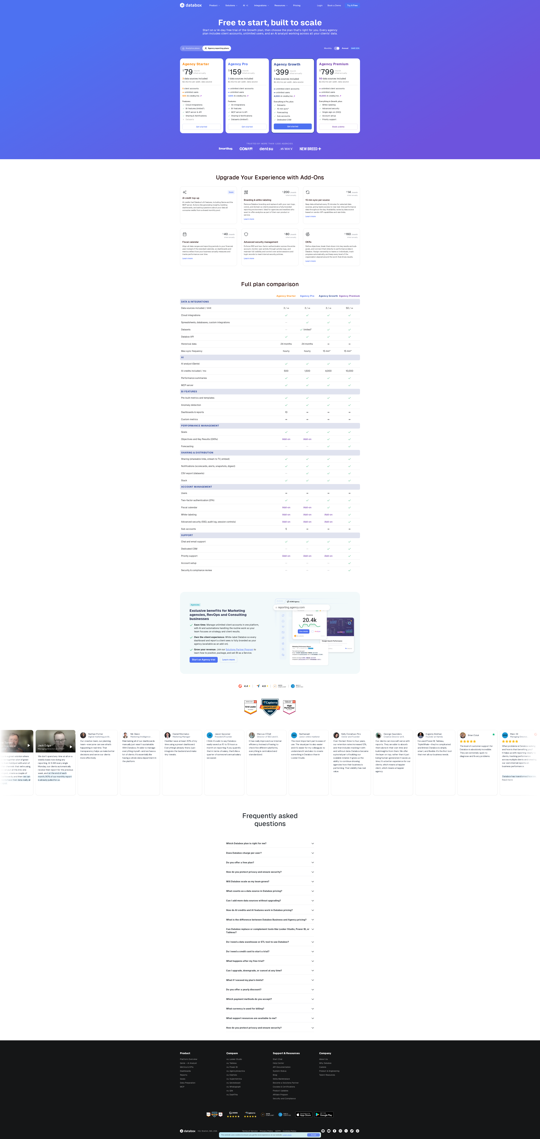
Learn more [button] (287, 1135)
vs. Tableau (231, 1063)
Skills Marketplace (281, 1079)
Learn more (249, 219)
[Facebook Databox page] (335, 1131)
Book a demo (338, 127)
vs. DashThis (232, 1094)
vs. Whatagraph (233, 1087)
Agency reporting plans (218, 48)
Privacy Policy (266, 1131)
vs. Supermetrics (234, 1079)
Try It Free (352, 5)
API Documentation (282, 1067)
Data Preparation (187, 1083)
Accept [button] (313, 1135)
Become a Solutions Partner (286, 1083)
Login (320, 5)
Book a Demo (334, 5)
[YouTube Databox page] (329, 1131)
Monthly (328, 48)
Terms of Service (250, 1131)
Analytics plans (193, 48)
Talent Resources (327, 1075)
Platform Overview (188, 1059)
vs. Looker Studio (234, 1059)
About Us (323, 1059)
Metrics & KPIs (186, 1067)
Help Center (278, 1063)
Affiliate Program (280, 1094)
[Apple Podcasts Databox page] (358, 1131)
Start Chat (277, 1059)
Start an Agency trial (203, 659)
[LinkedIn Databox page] (323, 1131)
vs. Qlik (229, 1091)
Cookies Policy (289, 1131)
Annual (345, 48)
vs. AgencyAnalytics (235, 1071)
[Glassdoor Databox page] (352, 1131)
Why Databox (325, 1063)
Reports (183, 1075)
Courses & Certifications (284, 1087)
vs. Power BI (232, 1067)
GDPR (278, 1131)
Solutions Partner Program (239, 649)
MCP (182, 1087)
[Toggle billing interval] (337, 48)
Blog (275, 1075)
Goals (182, 1079)
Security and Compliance (284, 1098)
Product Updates (280, 1091)
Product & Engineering (329, 1071)
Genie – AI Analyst (188, 1063)
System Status (279, 1071)
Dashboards (185, 1071)
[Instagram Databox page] (341, 1131)
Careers (322, 1067)
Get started (201, 127)
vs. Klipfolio (231, 1075)
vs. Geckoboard (233, 1083)
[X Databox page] (346, 1131)
